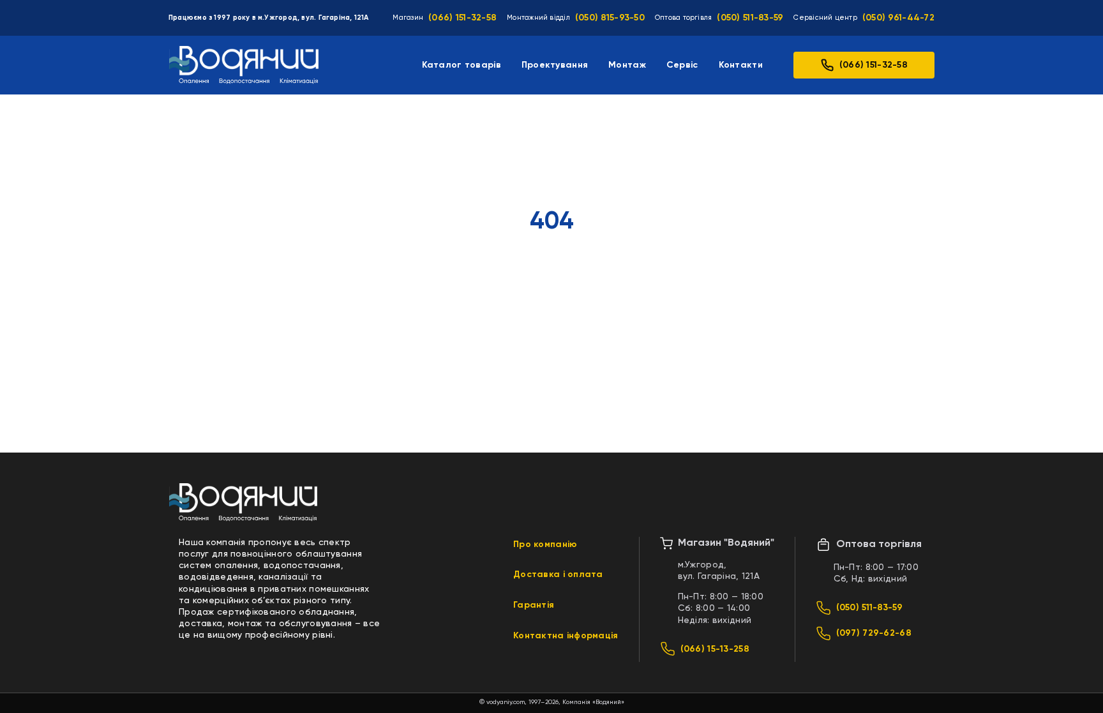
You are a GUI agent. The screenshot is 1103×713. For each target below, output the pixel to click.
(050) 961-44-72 (898, 17)
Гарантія (533, 605)
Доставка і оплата (558, 574)
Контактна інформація (566, 635)
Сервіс (682, 65)
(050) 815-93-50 (610, 17)
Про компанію (545, 544)
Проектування (554, 65)
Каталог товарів (461, 65)
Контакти (741, 65)
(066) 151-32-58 (462, 17)
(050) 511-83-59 (750, 17)
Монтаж (627, 65)
